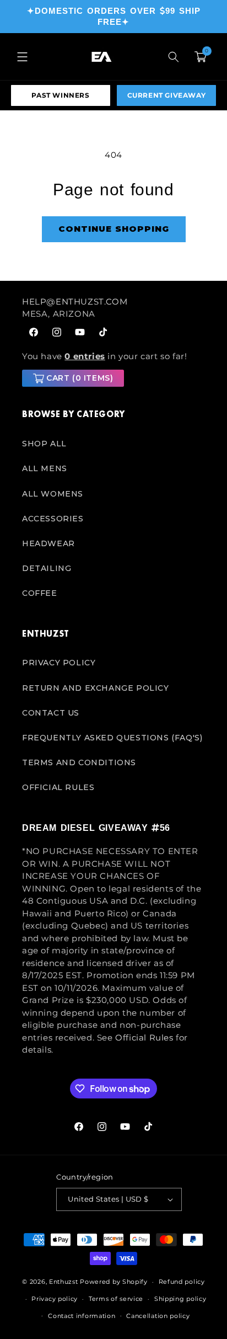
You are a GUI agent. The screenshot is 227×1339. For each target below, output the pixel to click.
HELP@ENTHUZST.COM (74, 301)
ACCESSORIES (53, 519)
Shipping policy (180, 1299)
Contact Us (50, 713)
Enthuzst (63, 1281)
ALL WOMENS (52, 494)
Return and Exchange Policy (95, 688)
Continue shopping (113, 228)
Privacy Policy (58, 663)
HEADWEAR (48, 543)
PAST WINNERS (60, 95)
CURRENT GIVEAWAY (166, 95)
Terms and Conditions (79, 762)
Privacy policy (54, 1299)
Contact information (81, 1316)
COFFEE (39, 593)
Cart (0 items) (79, 378)
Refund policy (182, 1281)
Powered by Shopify (114, 1281)
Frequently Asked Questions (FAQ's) (112, 738)
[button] (22, 57)
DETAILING (46, 568)
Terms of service (116, 1299)
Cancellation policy (158, 1316)
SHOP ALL (44, 444)
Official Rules (58, 787)
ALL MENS (44, 468)
